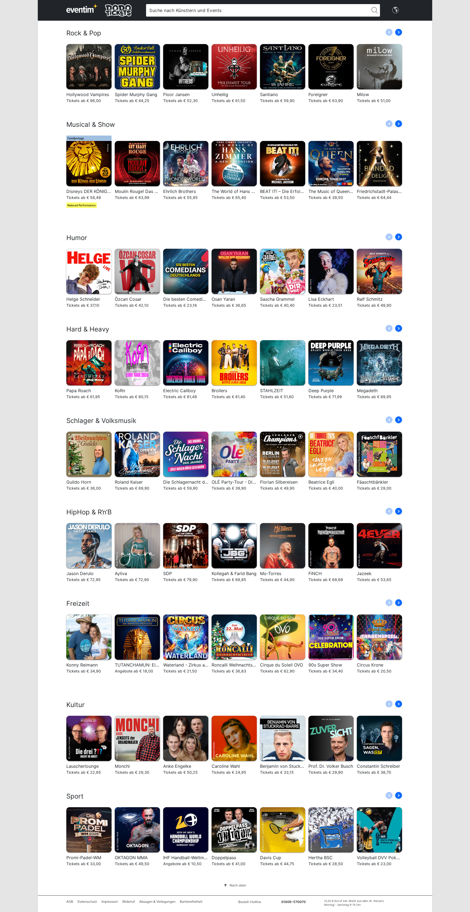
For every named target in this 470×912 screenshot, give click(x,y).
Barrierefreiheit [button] (191, 901)
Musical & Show (90, 124)
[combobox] (257, 10)
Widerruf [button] (128, 901)
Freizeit (77, 603)
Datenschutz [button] (87, 901)
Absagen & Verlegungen (157, 901)
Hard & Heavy (87, 329)
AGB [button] (69, 901)
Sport (75, 796)
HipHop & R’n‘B (89, 512)
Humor (76, 238)
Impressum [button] (109, 901)
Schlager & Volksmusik (101, 421)
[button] (398, 32)
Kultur (75, 705)
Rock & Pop (83, 33)
